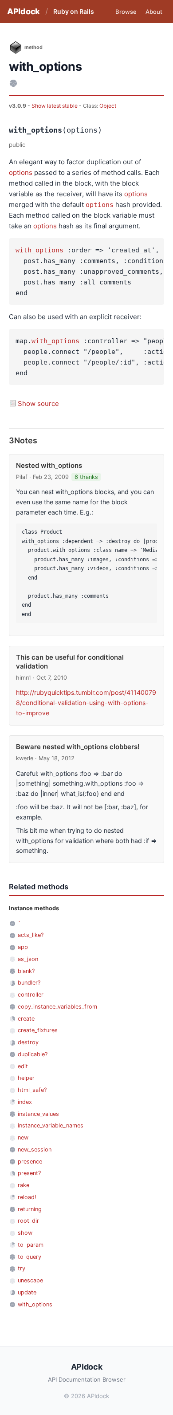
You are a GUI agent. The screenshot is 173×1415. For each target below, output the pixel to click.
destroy (28, 1042)
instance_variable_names (50, 1125)
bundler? (29, 982)
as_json (28, 959)
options (20, 172)
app (23, 947)
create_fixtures (38, 1030)
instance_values (38, 1114)
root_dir (28, 1220)
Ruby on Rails (73, 11)
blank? (26, 971)
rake (23, 1185)
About (153, 11)
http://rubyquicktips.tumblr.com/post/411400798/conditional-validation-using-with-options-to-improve (86, 703)
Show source (38, 403)
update (27, 1292)
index (25, 1102)
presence (30, 1161)
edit (23, 1066)
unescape (30, 1280)
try (21, 1268)
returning (30, 1209)
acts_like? (30, 935)
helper (26, 1077)
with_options (39, 250)
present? (29, 1173)
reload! (27, 1197)
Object (107, 105)
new (23, 1137)
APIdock (23, 11)
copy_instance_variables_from (57, 1006)
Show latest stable (55, 105)
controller (30, 994)
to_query (29, 1256)
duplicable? (32, 1054)
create (26, 1018)
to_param (30, 1244)
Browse (126, 11)
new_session (34, 1149)
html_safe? (32, 1090)
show (25, 1232)
